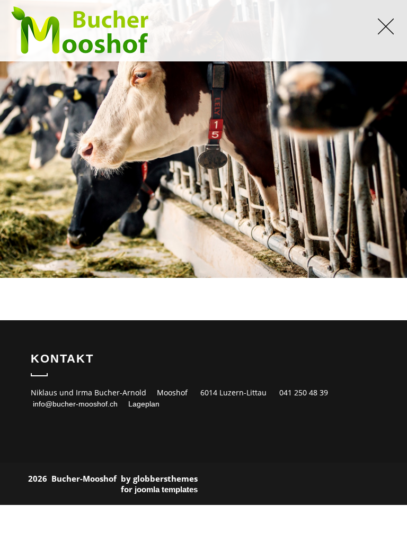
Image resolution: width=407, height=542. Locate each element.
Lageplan (144, 404)
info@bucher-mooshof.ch (75, 404)
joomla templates (166, 489)
